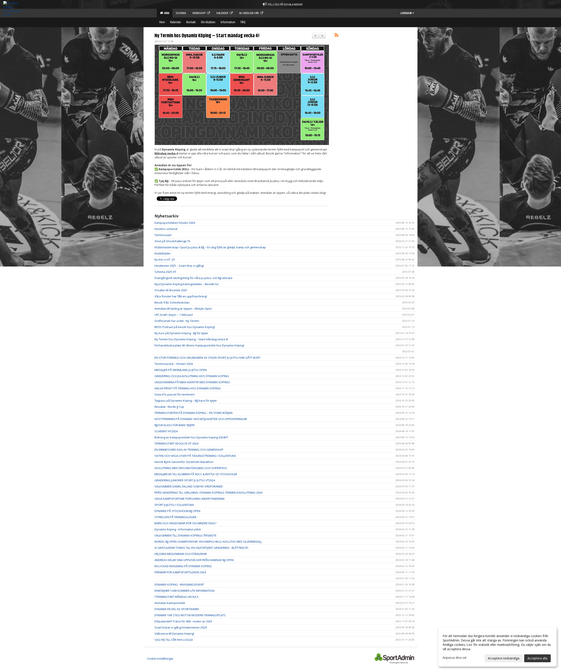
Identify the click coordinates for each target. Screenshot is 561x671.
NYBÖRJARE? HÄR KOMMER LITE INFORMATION (184, 591)
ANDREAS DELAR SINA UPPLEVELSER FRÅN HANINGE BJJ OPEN (194, 560)
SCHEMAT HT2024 (166, 431)
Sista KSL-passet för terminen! (174, 394)
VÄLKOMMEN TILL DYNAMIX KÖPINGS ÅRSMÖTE (185, 535)
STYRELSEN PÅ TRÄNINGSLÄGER (175, 517)
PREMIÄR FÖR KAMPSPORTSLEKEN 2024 (180, 572)
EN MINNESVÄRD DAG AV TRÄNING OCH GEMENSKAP (188, 450)
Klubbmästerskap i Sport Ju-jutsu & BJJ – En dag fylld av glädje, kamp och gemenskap (210, 247)
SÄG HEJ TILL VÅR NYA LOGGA (173, 640)
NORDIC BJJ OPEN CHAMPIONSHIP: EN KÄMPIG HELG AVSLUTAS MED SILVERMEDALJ (207, 542)
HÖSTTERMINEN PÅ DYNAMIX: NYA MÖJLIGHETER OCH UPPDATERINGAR (200, 419)
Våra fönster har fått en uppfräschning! (180, 296)
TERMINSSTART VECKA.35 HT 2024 (176, 443)
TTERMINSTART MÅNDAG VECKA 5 (176, 597)
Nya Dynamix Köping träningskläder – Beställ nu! (186, 284)
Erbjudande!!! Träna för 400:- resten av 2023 (183, 621)
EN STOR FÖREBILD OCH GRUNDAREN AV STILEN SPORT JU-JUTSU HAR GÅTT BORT (207, 358)
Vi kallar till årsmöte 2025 (170, 290)
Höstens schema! (166, 229)
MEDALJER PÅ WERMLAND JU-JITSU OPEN (180, 370)
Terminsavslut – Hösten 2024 (173, 364)
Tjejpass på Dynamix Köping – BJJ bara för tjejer (185, 401)
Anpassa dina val (454, 658)
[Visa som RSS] (336, 36)
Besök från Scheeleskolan (172, 302)
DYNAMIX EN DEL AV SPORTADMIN (176, 609)
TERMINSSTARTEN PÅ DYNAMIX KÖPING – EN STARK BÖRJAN (193, 413)
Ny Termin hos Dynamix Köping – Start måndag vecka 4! (206, 36)
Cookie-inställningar (160, 658)
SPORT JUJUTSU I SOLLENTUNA (174, 505)
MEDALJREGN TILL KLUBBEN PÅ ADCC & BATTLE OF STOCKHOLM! (195, 474)
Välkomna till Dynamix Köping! (174, 634)
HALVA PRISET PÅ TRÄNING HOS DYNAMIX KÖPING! (187, 388)
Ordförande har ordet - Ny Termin (176, 321)
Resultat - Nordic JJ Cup (169, 407)
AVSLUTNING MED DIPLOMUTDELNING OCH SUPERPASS (190, 468)
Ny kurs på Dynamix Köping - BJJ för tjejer (181, 333)
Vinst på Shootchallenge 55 (172, 241)
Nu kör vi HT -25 (164, 259)
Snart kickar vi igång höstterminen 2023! (180, 627)
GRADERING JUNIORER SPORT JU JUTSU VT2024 (184, 480)
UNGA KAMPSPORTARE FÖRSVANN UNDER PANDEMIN (189, 499)
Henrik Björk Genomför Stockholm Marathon (183, 462)
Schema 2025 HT (165, 272)
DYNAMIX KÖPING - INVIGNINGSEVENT (179, 584)
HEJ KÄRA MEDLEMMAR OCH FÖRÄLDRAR (180, 554)
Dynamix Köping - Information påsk (177, 529)
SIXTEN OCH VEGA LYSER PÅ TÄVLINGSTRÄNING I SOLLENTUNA (195, 456)
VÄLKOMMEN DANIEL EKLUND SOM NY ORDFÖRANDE (188, 486)
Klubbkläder (162, 253)
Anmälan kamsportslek (169, 603)
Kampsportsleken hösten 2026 (174, 223)
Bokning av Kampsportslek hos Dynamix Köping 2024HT (191, 437)
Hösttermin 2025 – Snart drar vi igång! (179, 266)
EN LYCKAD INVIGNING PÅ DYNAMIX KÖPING (183, 566)
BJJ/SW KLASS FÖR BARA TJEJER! (174, 425)
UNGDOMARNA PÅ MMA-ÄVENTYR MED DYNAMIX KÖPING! (192, 382)
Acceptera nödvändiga (503, 658)
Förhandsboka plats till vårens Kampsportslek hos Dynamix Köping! (199, 345)
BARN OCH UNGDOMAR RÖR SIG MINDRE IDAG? (185, 523)
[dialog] (497, 647)
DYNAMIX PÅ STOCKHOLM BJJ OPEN (177, 511)
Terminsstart (162, 235)
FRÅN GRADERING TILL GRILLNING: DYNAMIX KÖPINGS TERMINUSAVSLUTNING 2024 (208, 492)
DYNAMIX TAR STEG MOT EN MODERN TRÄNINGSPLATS (190, 615)
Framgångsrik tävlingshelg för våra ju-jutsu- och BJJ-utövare (193, 278)
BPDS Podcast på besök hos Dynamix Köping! (184, 327)
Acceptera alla (537, 658)
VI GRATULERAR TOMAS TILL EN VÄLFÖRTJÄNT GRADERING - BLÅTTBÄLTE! (201, 548)
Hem (166, 13)
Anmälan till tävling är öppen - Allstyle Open (183, 309)
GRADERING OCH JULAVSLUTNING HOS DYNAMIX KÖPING (191, 376)
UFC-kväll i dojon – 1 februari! (173, 315)
